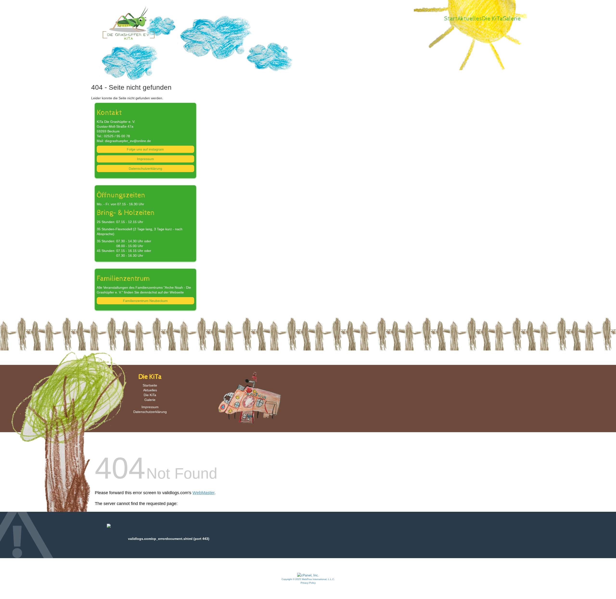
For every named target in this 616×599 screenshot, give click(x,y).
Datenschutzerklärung (145, 168)
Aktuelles (469, 18)
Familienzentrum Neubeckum (145, 301)
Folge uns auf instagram (145, 149)
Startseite (150, 385)
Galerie (512, 18)
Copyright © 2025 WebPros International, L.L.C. (308, 579)
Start (450, 18)
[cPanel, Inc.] (308, 575)
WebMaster (203, 492)
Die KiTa (492, 18)
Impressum (145, 159)
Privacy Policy (308, 582)
